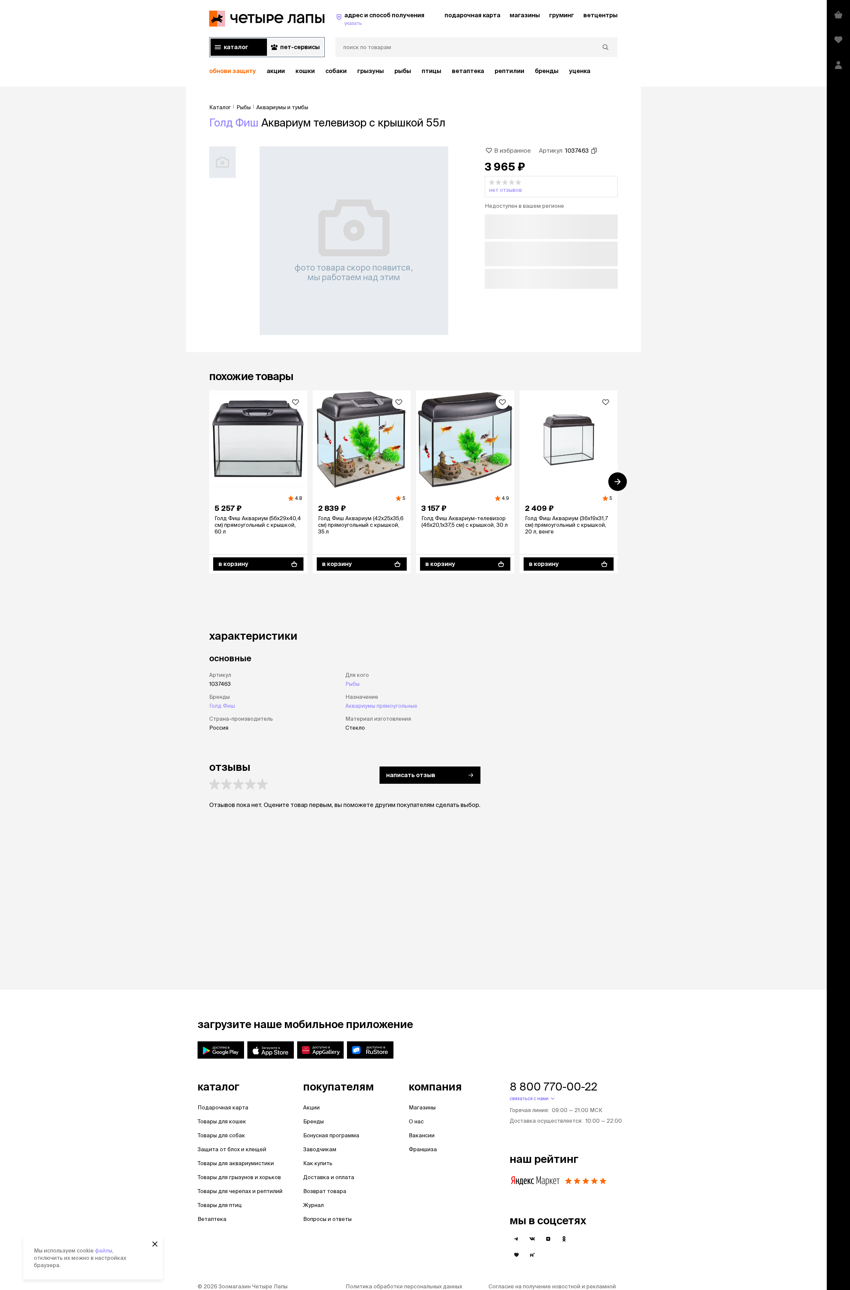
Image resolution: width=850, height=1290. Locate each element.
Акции (311, 1107)
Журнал (313, 1205)
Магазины (422, 1107)
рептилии (509, 70)
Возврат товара (324, 1191)
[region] (413, 71)
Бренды (313, 1121)
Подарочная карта (223, 1107)
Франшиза (423, 1149)
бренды (546, 70)
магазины (525, 15)
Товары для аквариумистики (236, 1163)
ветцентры (600, 15)
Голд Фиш (234, 122)
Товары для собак (221, 1135)
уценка (579, 70)
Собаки (336, 70)
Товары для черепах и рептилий (240, 1191)
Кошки (305, 70)
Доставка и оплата (328, 1177)
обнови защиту (232, 70)
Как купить (317, 1163)
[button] (551, 186)
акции (276, 70)
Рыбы (402, 70)
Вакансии (422, 1135)
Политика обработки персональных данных (404, 1286)
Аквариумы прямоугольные (381, 706)
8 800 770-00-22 (553, 1086)
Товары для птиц (220, 1205)
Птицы (431, 70)
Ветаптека (468, 70)
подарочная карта (472, 15)
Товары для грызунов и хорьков (239, 1177)
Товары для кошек (222, 1121)
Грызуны (370, 70)
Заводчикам (319, 1149)
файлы (103, 1250)
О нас (416, 1121)
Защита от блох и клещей (232, 1149)
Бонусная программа (331, 1135)
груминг (561, 15)
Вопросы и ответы (327, 1219)
